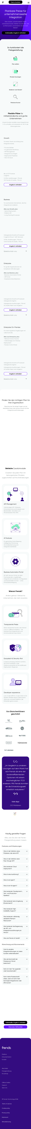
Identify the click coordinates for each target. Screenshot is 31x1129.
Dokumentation (6, 1057)
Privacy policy (6, 1112)
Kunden (4, 1059)
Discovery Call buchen (15, 1027)
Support (4, 1085)
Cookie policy (6, 1108)
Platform (4, 1054)
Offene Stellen (6, 1082)
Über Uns (4, 1087)
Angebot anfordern (15, 184)
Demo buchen (15, 2)
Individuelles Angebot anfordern (15, 33)
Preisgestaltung (6, 1071)
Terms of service (7, 1103)
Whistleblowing (6, 1121)
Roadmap (5, 1073)
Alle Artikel (5, 1068)
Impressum (5, 1117)
